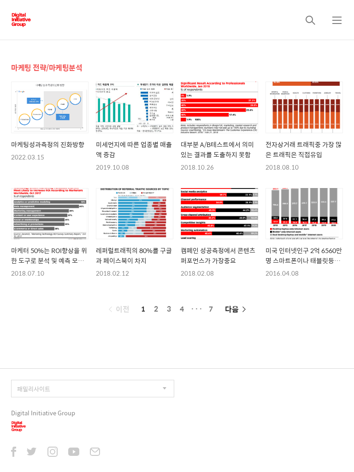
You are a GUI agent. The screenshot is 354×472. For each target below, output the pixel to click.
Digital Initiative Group (43, 413)
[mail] (95, 453)
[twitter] (32, 453)
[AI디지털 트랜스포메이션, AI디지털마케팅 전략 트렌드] (21, 20)
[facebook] (13, 453)
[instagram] (52, 453)
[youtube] (73, 453)
